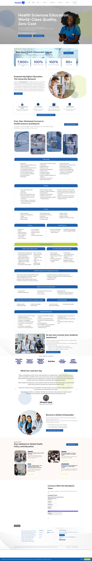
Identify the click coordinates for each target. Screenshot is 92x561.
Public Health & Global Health (29, 248)
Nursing (46, 209)
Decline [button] (81, 559)
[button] (15, 389)
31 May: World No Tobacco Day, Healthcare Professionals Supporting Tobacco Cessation (35, 466)
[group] (22, 141)
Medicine (46, 185)
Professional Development (46, 244)
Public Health (46, 159)
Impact (67, 2)
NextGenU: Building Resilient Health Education (36, 453)
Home (29, 2)
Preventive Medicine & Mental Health (62, 248)
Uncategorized (30, 451)
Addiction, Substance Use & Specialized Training (46, 270)
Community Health (62, 300)
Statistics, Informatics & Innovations (46, 286)
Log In (38, 2)
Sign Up (33, 2)
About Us (60, 2)
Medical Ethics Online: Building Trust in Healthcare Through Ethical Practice (69, 466)
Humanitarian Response (46, 311)
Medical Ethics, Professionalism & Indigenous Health (30, 300)
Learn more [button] (49, 559)
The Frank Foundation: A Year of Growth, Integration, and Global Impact (68, 454)
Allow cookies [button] (87, 559)
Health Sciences (62, 225)
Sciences (30, 225)
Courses (44, 2)
